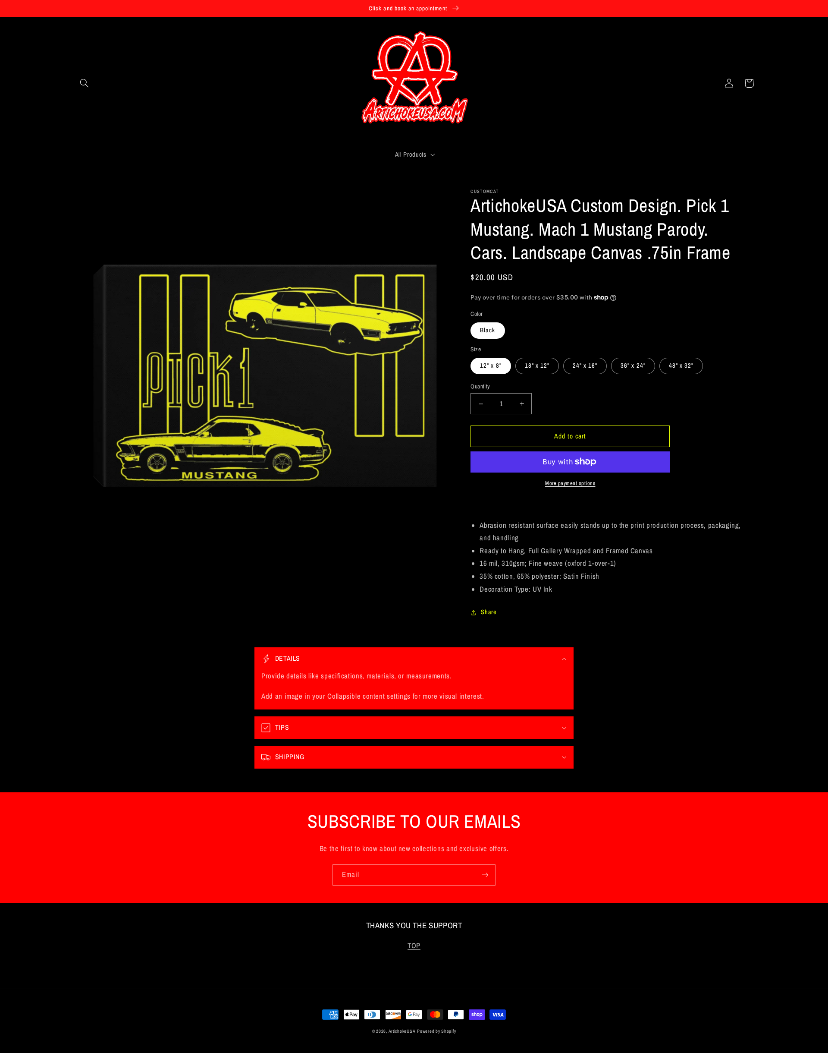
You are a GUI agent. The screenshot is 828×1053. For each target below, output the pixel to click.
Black (487, 330)
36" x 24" (633, 365)
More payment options (570, 483)
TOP (414, 945)
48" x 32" (681, 365)
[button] (84, 83)
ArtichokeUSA (402, 1031)
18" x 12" (537, 365)
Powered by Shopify (436, 1031)
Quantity (480, 386)
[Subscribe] (485, 875)
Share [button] (488, 612)
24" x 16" (585, 365)
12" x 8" (490, 365)
